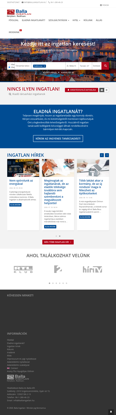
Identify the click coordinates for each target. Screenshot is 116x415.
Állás (99, 20)
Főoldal (14, 20)
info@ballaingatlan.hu (34, 2)
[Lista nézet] (106, 90)
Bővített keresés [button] (50, 72)
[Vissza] (102, 155)
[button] (111, 412)
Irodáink (15, 31)
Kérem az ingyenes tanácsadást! (58, 138)
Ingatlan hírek (25, 155)
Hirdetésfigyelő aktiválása (83, 90)
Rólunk (88, 20)
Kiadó (13, 67)
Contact (14, 368)
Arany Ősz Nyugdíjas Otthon (20, 371)
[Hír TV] (92, 269)
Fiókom (104, 5)
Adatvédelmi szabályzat (18, 365)
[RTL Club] (23, 269)
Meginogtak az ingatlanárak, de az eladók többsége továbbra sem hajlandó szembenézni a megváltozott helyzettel (56, 192)
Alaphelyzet (66, 72)
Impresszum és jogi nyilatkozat (21, 358)
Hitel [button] (76, 20)
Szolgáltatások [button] (58, 20)
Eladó (13, 64)
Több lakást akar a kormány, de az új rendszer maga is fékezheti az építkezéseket (91, 187)
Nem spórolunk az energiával (21, 182)
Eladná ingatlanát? (33, 20)
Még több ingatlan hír (56, 242)
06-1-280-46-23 (55, 2)
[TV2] (58, 269)
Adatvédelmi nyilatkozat (18, 362)
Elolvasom (15, 205)
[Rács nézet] (101, 90)
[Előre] (107, 155)
